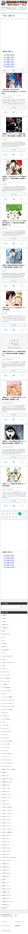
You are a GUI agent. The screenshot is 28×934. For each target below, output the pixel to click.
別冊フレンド (5, 772)
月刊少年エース (6, 863)
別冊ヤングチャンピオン (8, 778)
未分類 (4, 879)
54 (7, 513)
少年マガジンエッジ (7, 794)
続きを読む (14, 107)
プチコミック (5, 712)
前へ (3, 513)
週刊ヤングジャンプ (7, 885)
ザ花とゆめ (5, 684)
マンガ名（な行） (9, 64)
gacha (4, 630)
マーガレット (5, 728)
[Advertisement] (14, 35)
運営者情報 (17, 925)
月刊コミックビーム (7, 826)
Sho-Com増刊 (6, 649)
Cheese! (4, 618)
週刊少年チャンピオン (7, 901)
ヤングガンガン (6, 747)
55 (10, 513)
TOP (7, 914)
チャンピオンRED (6, 690)
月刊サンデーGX (6, 841)
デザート (4, 693)
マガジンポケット (6, 725)
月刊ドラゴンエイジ (7, 848)
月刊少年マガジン (6, 876)
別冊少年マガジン (6, 785)
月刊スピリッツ (6, 844)
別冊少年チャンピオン (7, 781)
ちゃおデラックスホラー (8, 656)
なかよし (4, 659)
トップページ (4, 921)
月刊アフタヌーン (6, 803)
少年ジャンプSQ (6, 788)
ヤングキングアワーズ (7, 753)
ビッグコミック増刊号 (7, 709)
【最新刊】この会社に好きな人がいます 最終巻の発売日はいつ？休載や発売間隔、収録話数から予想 (14, 178)
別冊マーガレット (6, 775)
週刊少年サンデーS (7, 895)
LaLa (4, 640)
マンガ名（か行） (9, 57)
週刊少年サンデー (6, 892)
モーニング (5, 139)
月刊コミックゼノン (7, 819)
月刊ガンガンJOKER (7, 807)
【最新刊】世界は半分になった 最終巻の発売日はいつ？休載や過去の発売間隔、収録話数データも (14, 353)
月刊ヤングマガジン (7, 860)
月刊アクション (6, 800)
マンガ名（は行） (9, 66)
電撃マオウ (5, 907)
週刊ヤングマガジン (7, 888)
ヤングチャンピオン (7, 759)
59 (23, 513)
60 (26, 513)
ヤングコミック (6, 756)
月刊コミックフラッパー (8, 829)
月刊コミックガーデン (7, 813)
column (4, 621)
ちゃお (4, 653)
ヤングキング (5, 750)
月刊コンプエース (6, 838)
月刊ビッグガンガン (7, 851)
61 (9, 516)
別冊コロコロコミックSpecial (9, 769)
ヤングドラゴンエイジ (7, 766)
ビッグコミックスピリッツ (8, 703)
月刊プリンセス (6, 854)
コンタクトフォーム (19, 921)
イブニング (5, 668)
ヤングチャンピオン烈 (7, 763)
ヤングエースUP (6, 744)
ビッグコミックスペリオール (9, 706)
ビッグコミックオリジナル (7, 97)
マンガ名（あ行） (9, 54)
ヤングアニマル (6, 737)
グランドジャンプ (6, 675)
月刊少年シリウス (6, 873)
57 (16, 513)
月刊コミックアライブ (7, 810)
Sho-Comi (5, 646)
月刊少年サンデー (6, 870)
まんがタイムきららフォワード (9, 662)
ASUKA (4, 615)
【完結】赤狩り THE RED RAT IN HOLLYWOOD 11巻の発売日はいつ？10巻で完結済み (14, 91)
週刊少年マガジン (6, 904)
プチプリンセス (6, 715)
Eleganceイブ (5, 624)
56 (13, 513)
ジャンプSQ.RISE (6, 687)
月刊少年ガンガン (6, 866)
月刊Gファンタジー (7, 797)
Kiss (3, 637)
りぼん (4, 665)
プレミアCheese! (6, 719)
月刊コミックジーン (7, 816)
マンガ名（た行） (9, 62)
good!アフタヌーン (7, 634)
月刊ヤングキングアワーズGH (9, 857)
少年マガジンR (6, 791)
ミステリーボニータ (7, 731)
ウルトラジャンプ (6, 671)
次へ (16, 516)
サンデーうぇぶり (6, 681)
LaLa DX (4, 643)
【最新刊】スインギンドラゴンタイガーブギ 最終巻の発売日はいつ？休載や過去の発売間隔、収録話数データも (14, 222)
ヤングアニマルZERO (7, 741)
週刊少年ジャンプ (6, 898)
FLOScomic (5, 627)
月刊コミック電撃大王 (7, 832)
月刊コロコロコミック (7, 835)
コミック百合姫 (6, 678)
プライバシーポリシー (6, 925)
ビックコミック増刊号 (7, 697)
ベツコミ (4, 722)
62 (13, 516)
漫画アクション (6, 882)
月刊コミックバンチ (7, 822)
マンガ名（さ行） (9, 59)
